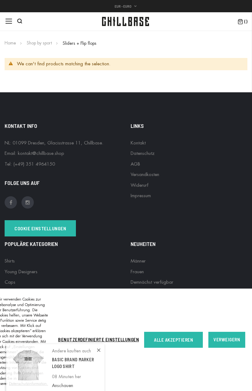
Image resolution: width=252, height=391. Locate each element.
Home (11, 43)
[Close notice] (224, 340)
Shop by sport (40, 43)
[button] (126, 6)
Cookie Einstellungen (40, 228)
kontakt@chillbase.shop (41, 153)
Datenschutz (143, 153)
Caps (10, 282)
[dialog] (126, 340)
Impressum (141, 196)
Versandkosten (145, 174)
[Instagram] (28, 200)
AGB (135, 164)
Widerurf (139, 185)
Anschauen (62, 380)
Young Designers (21, 272)
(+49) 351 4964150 (34, 164)
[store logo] (126, 21)
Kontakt (138, 143)
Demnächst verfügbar (152, 282)
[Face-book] (12, 200)
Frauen (137, 272)
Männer (138, 261)
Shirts (10, 261)
